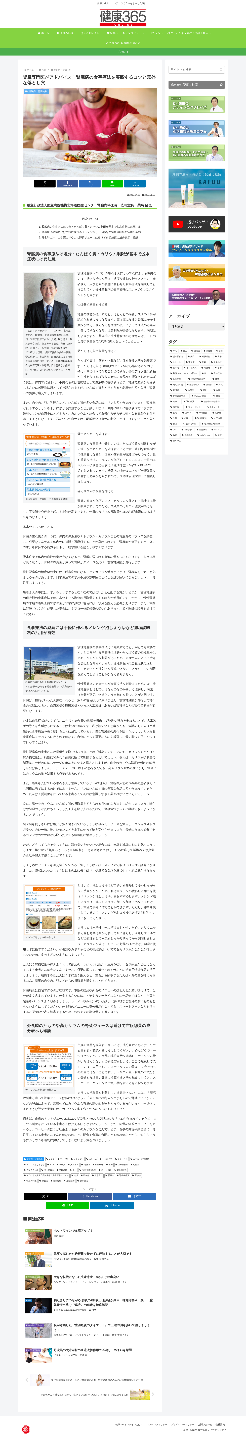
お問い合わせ (205, 1424)
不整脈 (62, 1164)
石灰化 (86, 1175)
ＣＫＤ (52, 1159)
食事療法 (84, 1181)
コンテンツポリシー (157, 1424)
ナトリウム (123, 1159)
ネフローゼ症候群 (141, 1159)
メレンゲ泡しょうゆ (35, 1164)
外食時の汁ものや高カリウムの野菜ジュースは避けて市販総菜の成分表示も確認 (90, 237)
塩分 (111, 1164)
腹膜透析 (57, 1181)
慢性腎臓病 (49, 1170)
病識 (76, 1175)
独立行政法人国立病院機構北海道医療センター (47, 1175)
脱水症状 (99, 1175)
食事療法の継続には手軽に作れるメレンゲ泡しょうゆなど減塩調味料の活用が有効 (91, 231)
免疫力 (87, 1164)
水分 (74, 1170)
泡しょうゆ (106, 1170)
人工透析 (74, 1164)
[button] (221, 70)
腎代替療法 (124, 1175)
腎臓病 (45, 1181)
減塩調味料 (122, 1170)
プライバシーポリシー (182, 1424)
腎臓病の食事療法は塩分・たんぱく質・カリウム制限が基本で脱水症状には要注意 (91, 226)
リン (52, 1164)
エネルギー (78, 1159)
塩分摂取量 (123, 1164)
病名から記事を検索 (184, 84)
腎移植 (138, 1175)
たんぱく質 (107, 1159)
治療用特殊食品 (89, 1170)
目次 (85, 219)
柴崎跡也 (63, 1170)
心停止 (136, 1164)
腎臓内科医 (31, 1181)
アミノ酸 (64, 1159)
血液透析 (70, 1181)
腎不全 (111, 1175)
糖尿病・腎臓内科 (35, 1159)
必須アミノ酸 (32, 1170)
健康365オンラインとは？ (129, 1424)
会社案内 (220, 1424)
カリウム (93, 1159)
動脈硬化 (99, 1164)
